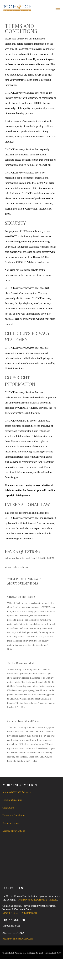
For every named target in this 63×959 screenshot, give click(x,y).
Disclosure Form (10, 823)
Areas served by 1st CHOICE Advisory (37, 899)
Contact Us (8, 807)
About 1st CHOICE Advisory (16, 792)
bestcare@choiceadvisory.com (17, 938)
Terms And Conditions (13, 815)
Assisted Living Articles (13, 830)
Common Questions (12, 799)
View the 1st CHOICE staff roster (19, 912)
